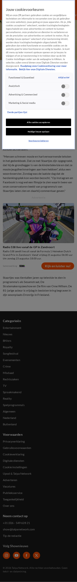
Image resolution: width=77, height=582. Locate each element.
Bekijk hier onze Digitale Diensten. (37, 69)
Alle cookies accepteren (38, 122)
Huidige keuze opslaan (38, 131)
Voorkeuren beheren (38, 141)
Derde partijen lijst (17, 112)
